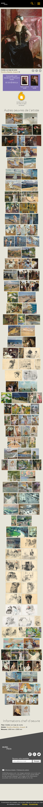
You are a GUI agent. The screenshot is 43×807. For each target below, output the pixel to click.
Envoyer (36, 761)
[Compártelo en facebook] (33, 71)
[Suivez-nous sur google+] (34, 755)
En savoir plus (33, 804)
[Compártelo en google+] (36, 71)
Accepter (25, 804)
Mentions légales (10, 770)
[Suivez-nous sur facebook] (30, 755)
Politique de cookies (23, 770)
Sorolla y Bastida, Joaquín (9, 72)
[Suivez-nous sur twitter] (39, 755)
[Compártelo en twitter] (40, 71)
